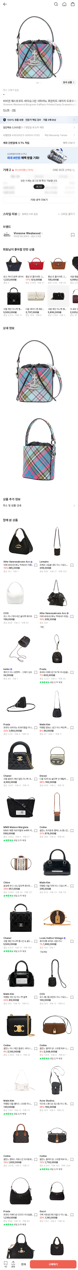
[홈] (64, 4)
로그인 (39, 186)
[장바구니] (72, 4)
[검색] (56, 4)
